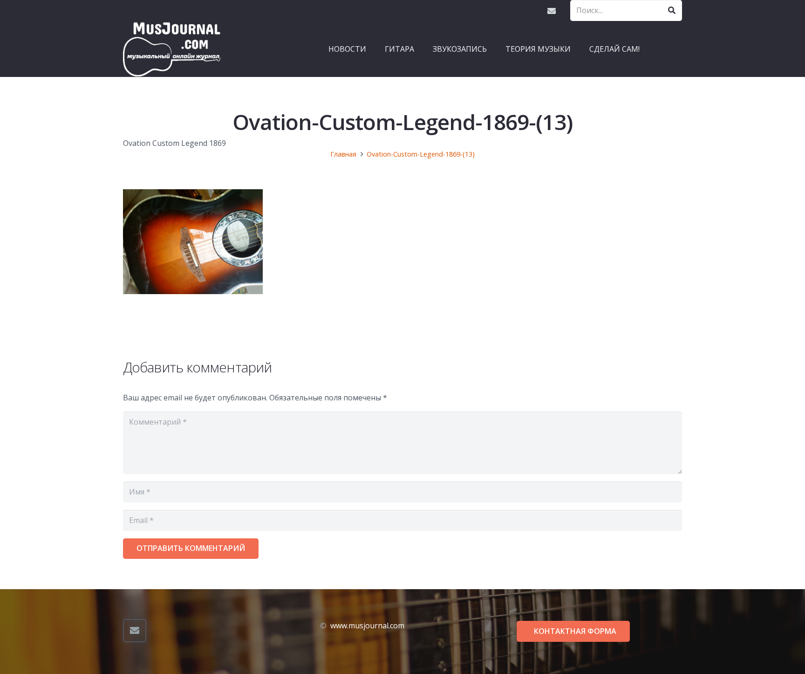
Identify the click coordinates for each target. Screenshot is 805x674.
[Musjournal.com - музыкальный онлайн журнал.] (172, 48)
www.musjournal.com (367, 625)
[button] (418, 49)
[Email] (551, 10)
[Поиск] (671, 10)
